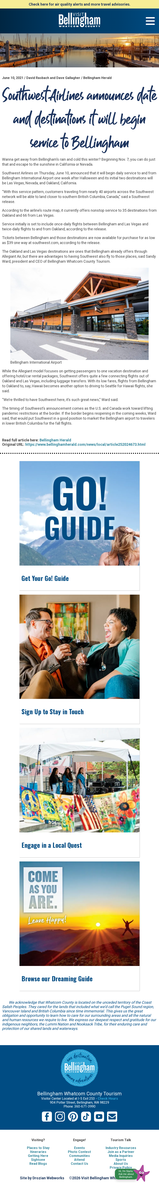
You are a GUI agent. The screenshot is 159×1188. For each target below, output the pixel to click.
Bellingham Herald (55, 440)
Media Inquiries (121, 1156)
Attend (79, 1160)
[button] (132, 1172)
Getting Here (38, 1156)
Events (79, 1148)
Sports (121, 1160)
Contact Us (79, 1164)
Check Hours (108, 1099)
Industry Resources (121, 1148)
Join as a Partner (120, 1152)
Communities (79, 1156)
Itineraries (38, 1152)
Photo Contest (79, 1152)
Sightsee (38, 1160)
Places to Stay (38, 1148)
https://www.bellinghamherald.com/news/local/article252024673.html (85, 444)
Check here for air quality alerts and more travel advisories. (79, 4)
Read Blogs (38, 1164)
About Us (121, 1164)
